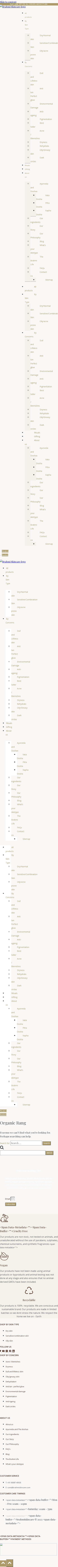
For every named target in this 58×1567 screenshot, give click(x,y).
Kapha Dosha (43, 212)
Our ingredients (36, 220)
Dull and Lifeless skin (36, 79)
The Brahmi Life (36, 260)
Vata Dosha (42, 197)
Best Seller (37, 125)
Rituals (27, 165)
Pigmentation (23, 677)
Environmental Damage (41, 105)
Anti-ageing (37, 113)
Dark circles (37, 159)
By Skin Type (27, 25)
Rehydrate (21, 704)
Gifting (27, 169)
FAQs (42, 268)
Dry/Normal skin (40, 37)
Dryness (43, 142)
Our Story (36, 228)
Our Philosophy (36, 235)
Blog (42, 241)
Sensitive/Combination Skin (24, 601)
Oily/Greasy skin (40, 152)
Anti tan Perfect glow (16, 652)
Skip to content (8, 1)
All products (30, 288)
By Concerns (30, 334)
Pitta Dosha (43, 205)
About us (32, 442)
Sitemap (26, 839)
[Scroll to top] (3, 1563)
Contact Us (38, 274)
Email (8, 1198)
